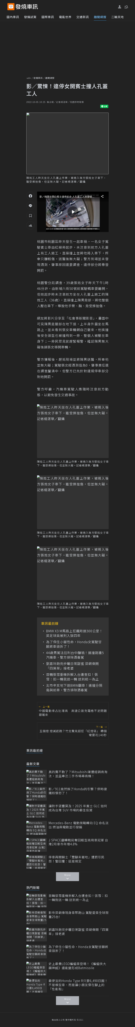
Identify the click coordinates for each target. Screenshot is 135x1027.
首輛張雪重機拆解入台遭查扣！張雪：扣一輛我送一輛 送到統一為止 (72, 676)
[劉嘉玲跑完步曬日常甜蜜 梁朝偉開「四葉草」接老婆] (36, 934)
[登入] (119, 7)
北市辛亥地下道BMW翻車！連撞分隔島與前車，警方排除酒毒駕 (74, 687)
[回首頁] (26, 6)
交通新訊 (82, 17)
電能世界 (65, 17)
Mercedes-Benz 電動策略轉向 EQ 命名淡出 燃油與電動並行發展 (79, 825)
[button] (125, 6)
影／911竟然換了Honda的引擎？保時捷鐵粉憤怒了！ (78, 791)
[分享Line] (30, 205)
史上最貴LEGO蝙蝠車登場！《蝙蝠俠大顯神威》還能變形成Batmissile (77, 966)
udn (29, 78)
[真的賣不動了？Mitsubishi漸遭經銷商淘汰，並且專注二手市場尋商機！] (36, 776)
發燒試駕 (30, 17)
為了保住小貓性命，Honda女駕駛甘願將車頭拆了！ (74, 644)
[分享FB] (30, 196)
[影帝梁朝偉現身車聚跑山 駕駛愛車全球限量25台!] (36, 917)
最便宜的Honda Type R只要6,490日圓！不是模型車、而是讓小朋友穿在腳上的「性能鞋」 (78, 985)
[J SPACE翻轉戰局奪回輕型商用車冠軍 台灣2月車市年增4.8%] (36, 845)
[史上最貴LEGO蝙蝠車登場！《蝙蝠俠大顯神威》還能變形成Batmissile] (36, 968)
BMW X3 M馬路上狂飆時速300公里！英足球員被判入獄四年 (74, 633)
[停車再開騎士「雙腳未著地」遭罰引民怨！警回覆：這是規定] (36, 862)
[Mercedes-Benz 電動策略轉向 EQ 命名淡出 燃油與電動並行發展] (36, 828)
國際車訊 (47, 17)
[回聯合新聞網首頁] (10, 6)
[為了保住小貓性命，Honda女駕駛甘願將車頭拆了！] (36, 951)
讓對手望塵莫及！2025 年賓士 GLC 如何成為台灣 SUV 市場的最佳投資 (78, 808)
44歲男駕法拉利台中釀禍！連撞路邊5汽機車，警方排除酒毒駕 (75, 655)
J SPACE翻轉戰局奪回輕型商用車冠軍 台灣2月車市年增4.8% (78, 842)
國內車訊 (13, 17)
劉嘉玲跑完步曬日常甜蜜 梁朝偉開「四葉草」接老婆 (72, 666)
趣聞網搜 (100, 17)
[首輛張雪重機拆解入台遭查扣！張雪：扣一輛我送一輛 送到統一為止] (36, 900)
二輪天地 (117, 17)
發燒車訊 (38, 78)
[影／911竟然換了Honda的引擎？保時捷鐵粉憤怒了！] (36, 794)
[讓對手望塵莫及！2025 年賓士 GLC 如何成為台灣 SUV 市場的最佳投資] (36, 811)
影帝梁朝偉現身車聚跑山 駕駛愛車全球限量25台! (79, 915)
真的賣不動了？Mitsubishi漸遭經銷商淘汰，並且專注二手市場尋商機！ (78, 774)
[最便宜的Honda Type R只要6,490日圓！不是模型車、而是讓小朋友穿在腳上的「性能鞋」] (36, 985)
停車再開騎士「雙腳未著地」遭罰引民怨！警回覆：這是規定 (77, 859)
